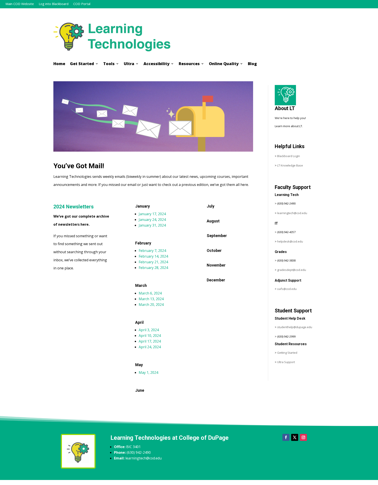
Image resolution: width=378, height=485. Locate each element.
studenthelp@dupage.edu (294, 327)
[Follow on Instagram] (303, 437)
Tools (109, 64)
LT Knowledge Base (290, 165)
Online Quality (224, 64)
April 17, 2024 (150, 341)
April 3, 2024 (149, 329)
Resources (189, 64)
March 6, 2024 (150, 293)
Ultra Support (286, 362)
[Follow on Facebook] (285, 437)
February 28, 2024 (153, 267)
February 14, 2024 (153, 256)
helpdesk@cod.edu (290, 241)
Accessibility (157, 64)
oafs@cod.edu (287, 289)
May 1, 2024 (148, 372)
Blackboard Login (288, 156)
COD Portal (81, 4)
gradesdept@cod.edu (291, 270)
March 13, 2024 (151, 298)
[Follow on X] (294, 437)
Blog (252, 64)
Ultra (129, 64)
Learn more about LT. (289, 126)
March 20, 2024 (151, 304)
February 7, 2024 (152, 250)
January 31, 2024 (152, 225)
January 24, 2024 (152, 219)
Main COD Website (19, 4)
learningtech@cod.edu (292, 213)
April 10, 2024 (150, 335)
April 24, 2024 (150, 347)
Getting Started (287, 353)
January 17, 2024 (152, 213)
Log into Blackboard (53, 4)
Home (59, 64)
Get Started (82, 64)
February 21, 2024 (153, 262)
